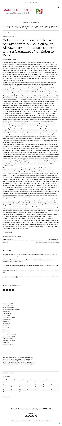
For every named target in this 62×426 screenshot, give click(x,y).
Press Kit (35, 2)
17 (19, 386)
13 (43, 384)
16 (11, 386)
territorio (5, 342)
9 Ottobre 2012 (11, 36)
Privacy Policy (32, 420)
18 (27, 386)
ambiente (5, 311)
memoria (17, 32)
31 (19, 391)
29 (3, 391)
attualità (5, 32)
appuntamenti (6, 313)
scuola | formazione (7, 340)
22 (3, 389)
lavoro (4, 327)
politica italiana (6, 338)
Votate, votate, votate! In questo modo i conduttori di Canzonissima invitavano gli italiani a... (29, 270)
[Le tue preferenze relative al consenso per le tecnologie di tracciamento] (59, 423)
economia (5, 323)
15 (3, 386)
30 (11, 391)
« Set (4, 396)
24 (20, 389)
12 (35, 384)
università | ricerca (7, 344)
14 (51, 384)
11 (27, 384)
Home (26, 2)
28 (51, 389)
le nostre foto (6, 329)
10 (19, 384)
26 (35, 389)
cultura (11, 32)
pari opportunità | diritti (8, 334)
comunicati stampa (7, 317)
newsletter (5, 332)
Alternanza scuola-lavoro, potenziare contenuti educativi (20, 357)
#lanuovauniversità (7, 303)
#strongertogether (7, 305)
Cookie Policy (39, 420)
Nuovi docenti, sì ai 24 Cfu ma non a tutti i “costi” (22, 359)
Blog (30, 2)
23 (11, 389)
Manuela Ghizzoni (11, 59)
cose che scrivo (6, 319)
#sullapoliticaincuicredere (8, 307)
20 (43, 386)
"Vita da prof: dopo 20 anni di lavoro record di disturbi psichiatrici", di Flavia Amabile (16, 241)
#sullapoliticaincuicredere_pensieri (10, 309)
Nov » (8, 396)
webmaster (48, 420)
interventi (5, 325)
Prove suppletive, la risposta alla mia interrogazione (23, 362)
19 (35, 386)
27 (43, 389)
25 (27, 389)
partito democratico (7, 336)
